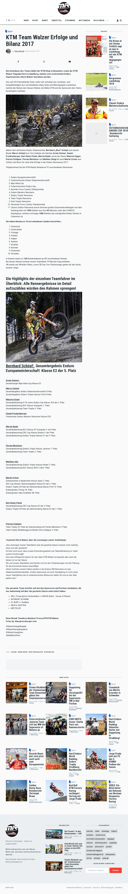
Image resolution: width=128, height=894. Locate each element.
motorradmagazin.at (95, 854)
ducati (106, 858)
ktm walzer (49, 652)
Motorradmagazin (107, 887)
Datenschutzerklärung (74, 887)
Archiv (90, 831)
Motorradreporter (115, 89)
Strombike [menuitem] (70, 20)
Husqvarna (112, 807)
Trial (89, 858)
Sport (10, 31)
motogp (106, 831)
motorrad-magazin (95, 850)
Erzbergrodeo (101, 843)
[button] (18, 62)
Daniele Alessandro (75, 708)
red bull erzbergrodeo (96, 839)
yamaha (113, 843)
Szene (14, 652)
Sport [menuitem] (35, 20)
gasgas (111, 839)
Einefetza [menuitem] (56, 20)
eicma (90, 847)
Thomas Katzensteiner (115, 700)
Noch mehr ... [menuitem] (99, 21)
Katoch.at (96, 887)
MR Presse (34, 734)
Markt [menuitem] (45, 20)
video (109, 847)
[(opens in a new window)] (6, 20)
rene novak (23, 652)
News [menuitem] (26, 20)
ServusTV (100, 847)
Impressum (88, 887)
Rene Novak (19, 51)
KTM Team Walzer (36, 652)
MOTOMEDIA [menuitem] (84, 20)
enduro (90, 835)
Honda (97, 858)
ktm (97, 831)
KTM (118, 772)
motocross (101, 835)
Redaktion (118, 887)
